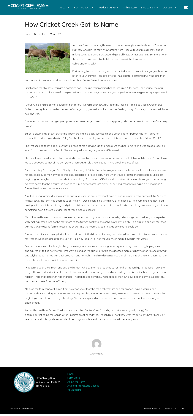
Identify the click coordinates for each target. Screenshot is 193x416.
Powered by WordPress (21, 408)
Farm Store (73, 377)
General (38, 34)
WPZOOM (179, 408)
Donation (168, 7)
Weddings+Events (109, 7)
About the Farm (76, 381)
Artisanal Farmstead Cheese (83, 385)
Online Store (130, 7)
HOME (70, 373)
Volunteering (74, 389)
